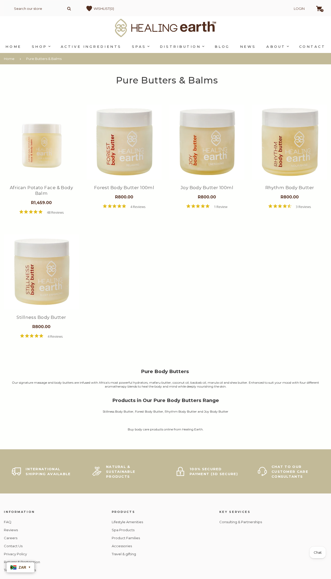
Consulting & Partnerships (240, 522)
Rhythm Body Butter (289, 187)
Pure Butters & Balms (44, 59)
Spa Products (123, 530)
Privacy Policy (15, 554)
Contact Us (13, 546)
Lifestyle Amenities (127, 522)
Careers (10, 538)
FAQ (7, 522)
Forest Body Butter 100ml (124, 187)
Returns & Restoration (22, 562)
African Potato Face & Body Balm (41, 190)
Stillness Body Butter (41, 317)
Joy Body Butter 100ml (206, 187)
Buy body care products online (150, 429)
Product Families (126, 538)
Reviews (11, 530)
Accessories (122, 546)
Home (9, 59)
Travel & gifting (124, 554)
